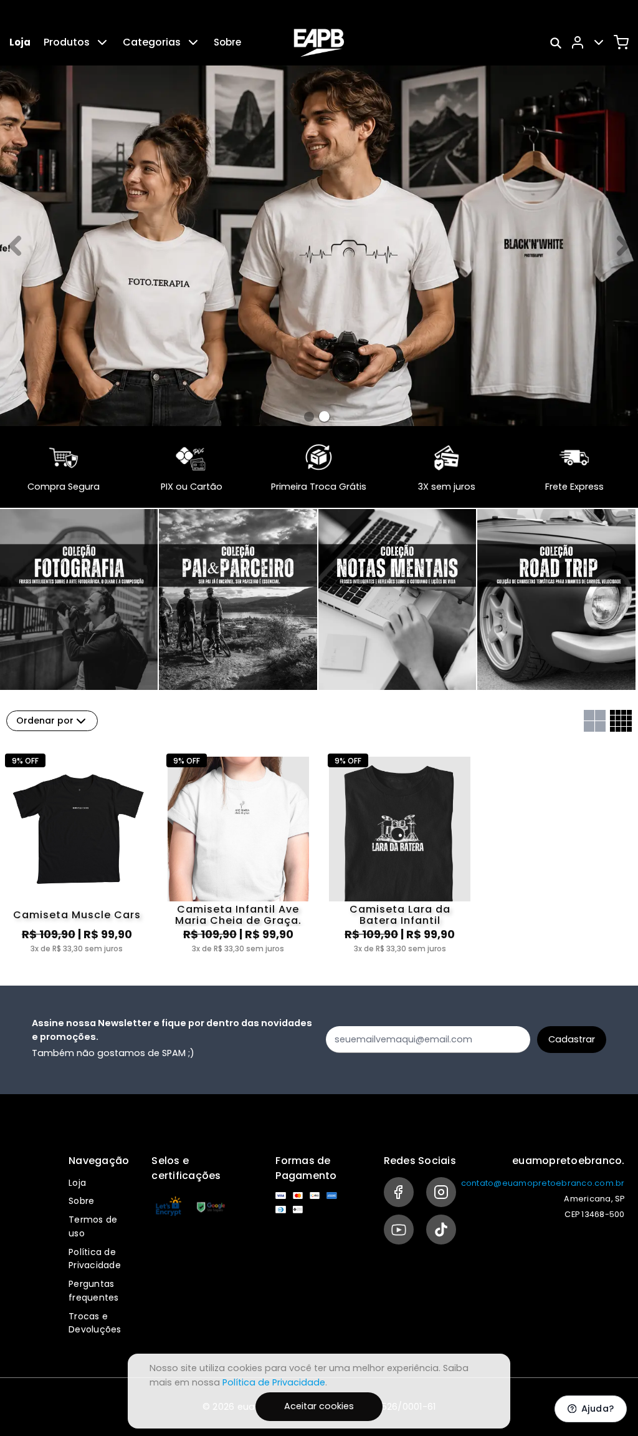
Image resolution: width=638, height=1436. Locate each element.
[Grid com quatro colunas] (621, 721)
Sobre (227, 42)
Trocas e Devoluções (95, 1323)
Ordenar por (45, 720)
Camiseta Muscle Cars (77, 915)
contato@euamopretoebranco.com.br (543, 1183)
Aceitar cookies (319, 1406)
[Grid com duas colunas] (595, 721)
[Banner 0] (309, 417)
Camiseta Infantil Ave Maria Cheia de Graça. (238, 915)
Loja (20, 42)
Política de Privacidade (95, 1259)
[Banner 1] (324, 416)
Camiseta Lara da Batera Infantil (400, 915)
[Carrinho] (621, 42)
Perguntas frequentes (94, 1291)
